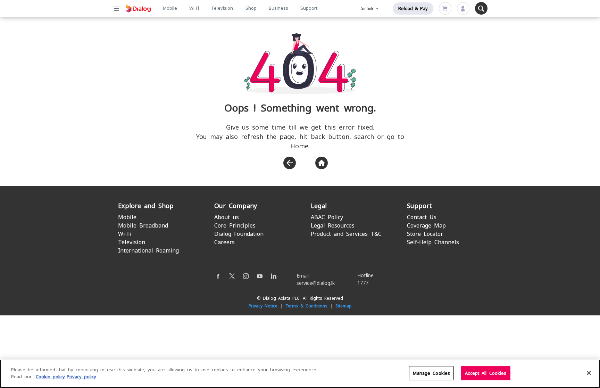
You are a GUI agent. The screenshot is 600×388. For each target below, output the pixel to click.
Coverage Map (426, 225)
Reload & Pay (413, 8)
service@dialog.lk (316, 283)
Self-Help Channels (433, 242)
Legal (319, 206)
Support (308, 8)
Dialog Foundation (239, 234)
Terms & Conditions (306, 306)
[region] (300, 374)
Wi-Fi (194, 8)
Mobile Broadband (143, 225)
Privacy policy (81, 376)
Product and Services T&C (346, 234)
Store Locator (425, 234)
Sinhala (368, 8)
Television (222, 8)
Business (278, 8)
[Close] (589, 372)
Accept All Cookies (485, 373)
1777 (362, 283)
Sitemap (343, 306)
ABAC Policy (327, 217)
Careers (224, 242)
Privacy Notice (263, 306)
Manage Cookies (431, 373)
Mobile (170, 8)
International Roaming (148, 250)
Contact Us (421, 217)
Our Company (235, 206)
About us (226, 217)
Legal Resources (333, 225)
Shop (251, 8)
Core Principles (235, 225)
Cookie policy (50, 376)
